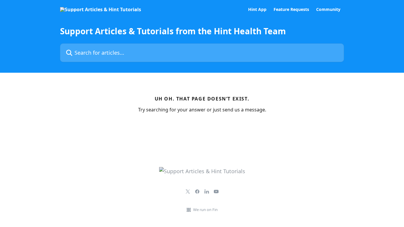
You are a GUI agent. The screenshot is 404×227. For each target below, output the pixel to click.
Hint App (257, 9)
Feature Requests (291, 9)
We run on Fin (205, 209)
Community (328, 9)
